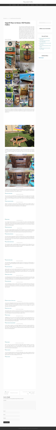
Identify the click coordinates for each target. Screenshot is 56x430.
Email (4, 414)
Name (4, 411)
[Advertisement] (28, 11)
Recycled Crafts (28, 2)
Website (4, 418)
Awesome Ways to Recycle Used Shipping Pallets (29, 392)
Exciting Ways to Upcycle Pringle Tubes (11, 393)
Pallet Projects (41, 57)
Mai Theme (36, 428)
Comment (4, 400)
